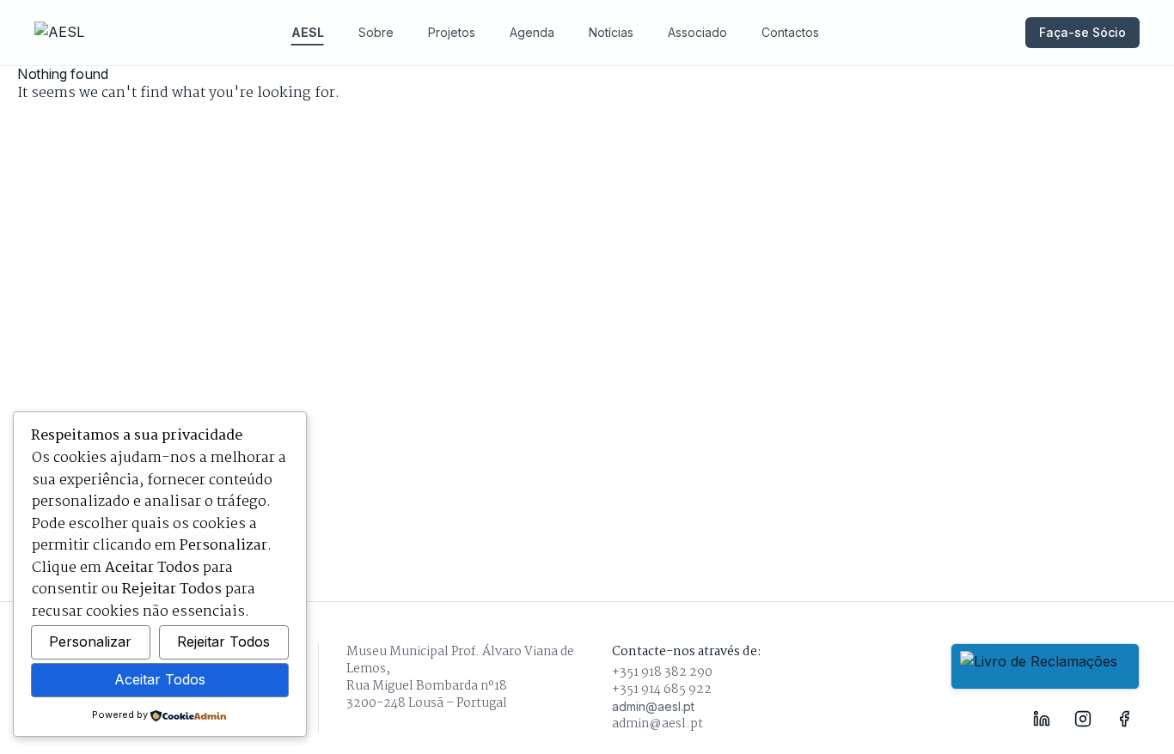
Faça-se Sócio (1082, 32)
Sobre (376, 32)
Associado (697, 32)
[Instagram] (1082, 718)
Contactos (790, 32)
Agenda (532, 32)
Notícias (611, 32)
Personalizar (90, 641)
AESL (307, 32)
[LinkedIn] (1041, 718)
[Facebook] (1124, 718)
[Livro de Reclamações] (1045, 666)
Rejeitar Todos (223, 641)
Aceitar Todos (159, 679)
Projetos (451, 32)
